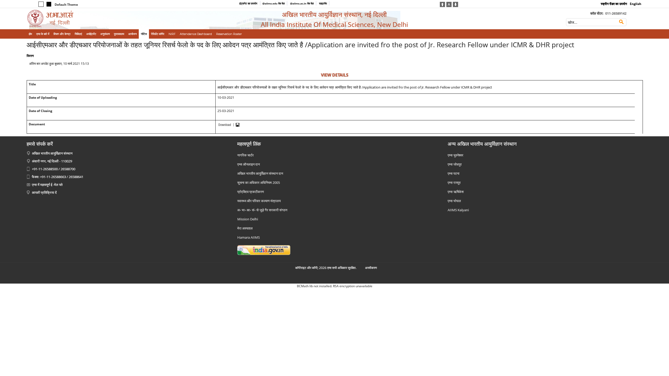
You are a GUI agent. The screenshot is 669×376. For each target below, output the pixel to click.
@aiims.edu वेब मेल (273, 3)
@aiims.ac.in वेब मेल (302, 3)
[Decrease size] (455, 4)
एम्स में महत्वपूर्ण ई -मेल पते (47, 184)
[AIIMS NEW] (98, 18)
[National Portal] (263, 249)
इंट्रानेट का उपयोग (248, 3)
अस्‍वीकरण (371, 268)
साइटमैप (323, 3)
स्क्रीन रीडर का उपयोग (614, 4)
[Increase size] (442, 4)
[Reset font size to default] (449, 4)
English (635, 4)
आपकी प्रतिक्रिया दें (44, 192)
